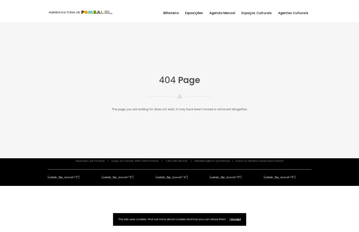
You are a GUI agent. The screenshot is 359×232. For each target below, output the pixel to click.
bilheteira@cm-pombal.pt (212, 161)
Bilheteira (171, 13)
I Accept (235, 219)
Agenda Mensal (222, 13)
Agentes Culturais (293, 13)
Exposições (194, 13)
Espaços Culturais (256, 13)
